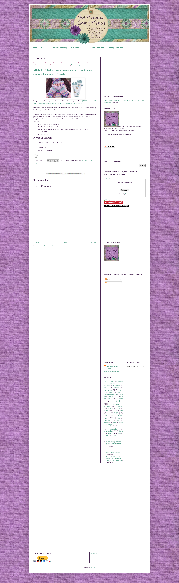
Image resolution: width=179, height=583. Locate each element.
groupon (120, 406)
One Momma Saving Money (113, 367)
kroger (109, 413)
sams (121, 427)
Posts (108, 279)
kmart (115, 410)
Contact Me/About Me (94, 47)
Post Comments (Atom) (48, 246)
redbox (119, 425)
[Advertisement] (125, 74)
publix (114, 422)
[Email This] (48, 160)
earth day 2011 (113, 396)
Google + (107, 178)
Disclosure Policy (60, 47)
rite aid (116, 427)
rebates (121, 422)
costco (105, 387)
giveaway (107, 406)
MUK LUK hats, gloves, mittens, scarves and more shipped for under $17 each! (62, 72)
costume (116, 387)
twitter (106, 435)
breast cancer (116, 385)
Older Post (93, 242)
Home (34, 47)
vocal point (113, 435)
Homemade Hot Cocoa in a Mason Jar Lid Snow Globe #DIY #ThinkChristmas (114, 450)
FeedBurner (128, 194)
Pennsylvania (119, 381)
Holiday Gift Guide (115, 47)
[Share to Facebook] (55, 160)
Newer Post (37, 242)
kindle (106, 410)
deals (118, 392)
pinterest (106, 422)
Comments (110, 283)
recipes (110, 424)
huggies (110, 408)
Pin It (43, 160)
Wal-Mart (112, 383)
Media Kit (45, 47)
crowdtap (110, 392)
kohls (121, 410)
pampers (107, 420)
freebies (119, 400)
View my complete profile (111, 371)
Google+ (94, 553)
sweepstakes (108, 431)
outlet (119, 418)
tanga (121, 431)
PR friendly (76, 47)
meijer (116, 412)
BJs (105, 381)
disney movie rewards (110, 394)
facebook (120, 398)
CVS (111, 381)
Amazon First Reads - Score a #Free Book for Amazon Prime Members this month (114, 443)
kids (119, 408)
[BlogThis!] (50, 160)
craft (121, 390)
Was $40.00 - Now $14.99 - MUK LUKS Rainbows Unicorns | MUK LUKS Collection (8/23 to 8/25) (64, 102)
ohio (105, 415)
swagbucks (113, 429)
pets (118, 420)
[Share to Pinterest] (57, 160)
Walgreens (107, 385)
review (106, 427)
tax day (119, 433)
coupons (108, 389)
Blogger (93, 567)
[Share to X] (53, 160)
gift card (116, 404)
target (110, 433)
